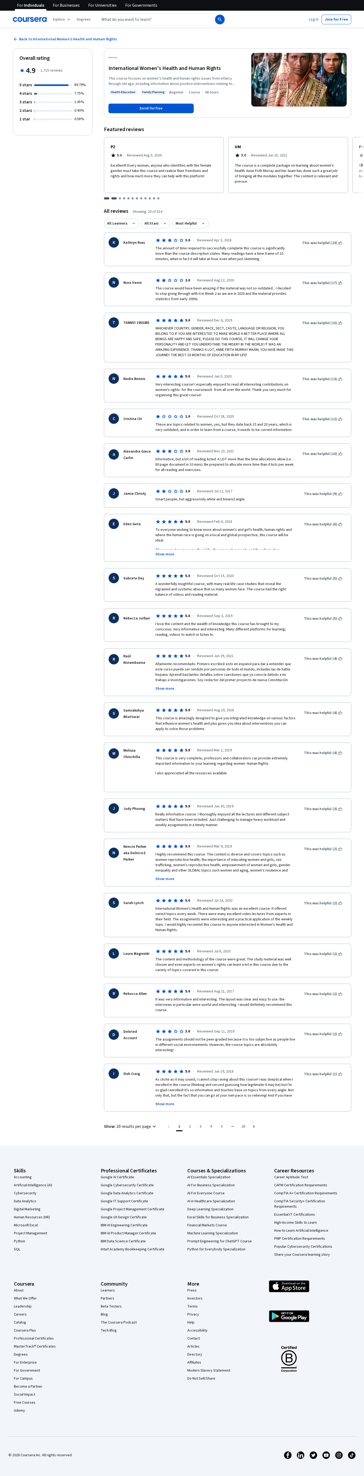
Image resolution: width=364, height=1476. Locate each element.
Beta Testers (111, 1306)
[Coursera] (30, 19)
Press (192, 1290)
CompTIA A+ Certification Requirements (305, 1193)
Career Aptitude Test (291, 1177)
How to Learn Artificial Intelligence (301, 1230)
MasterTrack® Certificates (35, 1346)
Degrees (21, 1354)
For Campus (23, 1378)
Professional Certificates (34, 1338)
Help (191, 1322)
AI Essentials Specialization (208, 1177)
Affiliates (194, 1362)
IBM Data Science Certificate (123, 1241)
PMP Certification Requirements (299, 1238)
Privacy (193, 1314)
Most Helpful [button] (186, 223)
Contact (193, 1338)
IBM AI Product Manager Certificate (128, 1233)
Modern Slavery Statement (208, 1370)
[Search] (220, 19)
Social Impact (24, 1394)
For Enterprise (25, 1362)
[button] (84, 19)
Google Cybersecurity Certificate (127, 1185)
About (18, 1290)
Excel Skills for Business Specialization (218, 1217)
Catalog (20, 1322)
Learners (108, 1290)
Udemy (19, 1410)
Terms (192, 1306)
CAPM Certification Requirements (300, 1185)
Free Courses (24, 1402)
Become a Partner (28, 1386)
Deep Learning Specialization (210, 1209)
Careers (20, 1314)
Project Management (30, 1233)
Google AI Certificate (117, 1177)
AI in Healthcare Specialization (211, 1201)
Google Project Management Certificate (132, 1209)
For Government (27, 1370)
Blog (104, 1314)
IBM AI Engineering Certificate (124, 1225)
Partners (107, 1298)
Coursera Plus (25, 1330)
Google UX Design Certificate (124, 1217)
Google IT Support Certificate (124, 1201)
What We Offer (25, 1298)
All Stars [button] (151, 223)
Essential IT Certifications (294, 1214)
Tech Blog (109, 1330)
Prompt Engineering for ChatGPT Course (219, 1241)
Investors (195, 1298)
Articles (193, 1346)
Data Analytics (25, 1201)
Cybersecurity (25, 1193)
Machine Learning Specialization (212, 1233)
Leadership (23, 1306)
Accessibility (197, 1330)
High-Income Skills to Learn (295, 1222)
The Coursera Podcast (119, 1322)
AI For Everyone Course (206, 1193)
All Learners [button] (117, 223)
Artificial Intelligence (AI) (33, 1185)
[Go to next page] (254, 1126)
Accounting (23, 1177)
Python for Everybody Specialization (216, 1249)
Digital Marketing (27, 1209)
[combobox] (150, 19)
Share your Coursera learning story (302, 1254)
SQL (17, 1249)
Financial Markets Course (207, 1225)
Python (19, 1241)
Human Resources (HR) (32, 1217)
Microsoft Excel (26, 1225)
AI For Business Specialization (211, 1185)
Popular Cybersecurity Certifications (303, 1246)
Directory (194, 1354)
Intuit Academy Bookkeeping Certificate (132, 1249)
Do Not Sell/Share (201, 1378)
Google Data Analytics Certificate (127, 1193)
